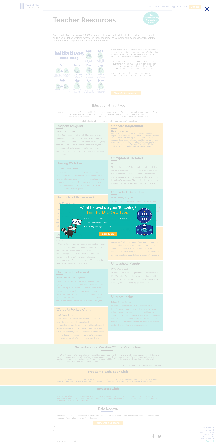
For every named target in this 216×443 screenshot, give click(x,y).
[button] (207, 9)
